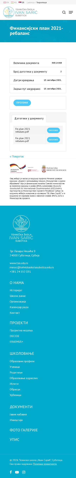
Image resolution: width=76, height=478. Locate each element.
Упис (14, 439)
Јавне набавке (18, 414)
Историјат (16, 290)
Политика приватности (45, 463)
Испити (14, 383)
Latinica (30, 2)
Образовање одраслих (24, 378)
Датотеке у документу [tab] (29, 118)
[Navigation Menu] (71, 12)
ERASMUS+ (16, 341)
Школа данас (18, 296)
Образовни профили (22, 361)
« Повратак (17, 156)
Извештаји (16, 420)
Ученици (15, 366)
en (8, 2)
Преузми (22, 102)
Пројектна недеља (21, 330)
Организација (18, 301)
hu (15, 2)
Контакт (15, 312)
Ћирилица (41, 2)
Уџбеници (15, 395)
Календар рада (19, 307)
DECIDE (14, 336)
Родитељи (16, 372)
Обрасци (15, 389)
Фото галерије (24, 429)
